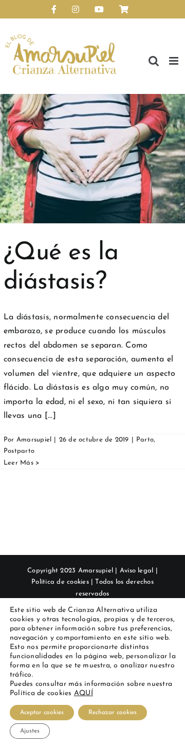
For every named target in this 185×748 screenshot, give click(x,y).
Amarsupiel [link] (33, 439)
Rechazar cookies (112, 712)
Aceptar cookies (42, 712)
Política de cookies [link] (60, 582)
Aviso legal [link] (137, 570)
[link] (54, 9)
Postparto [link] (19, 451)
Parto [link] (145, 439)
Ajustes (30, 731)
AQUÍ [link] (83, 693)
